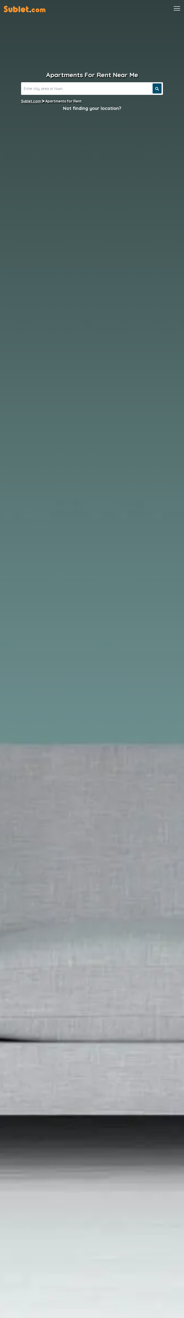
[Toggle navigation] (176, 8)
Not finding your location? (92, 108)
